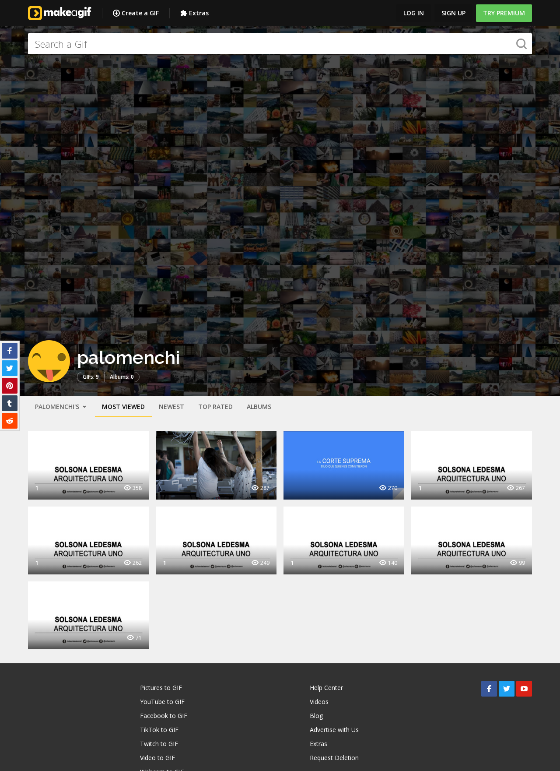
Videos (319, 701)
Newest (171, 406)
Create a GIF (140, 13)
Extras (199, 13)
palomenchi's (58, 406)
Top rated (215, 406)
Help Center (326, 687)
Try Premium (504, 13)
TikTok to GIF (159, 729)
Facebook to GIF (163, 715)
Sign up (453, 13)
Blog (316, 715)
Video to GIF (157, 757)
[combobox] (280, 43)
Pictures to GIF (161, 687)
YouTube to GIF (162, 701)
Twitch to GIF (159, 743)
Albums (259, 406)
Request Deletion (334, 757)
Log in (413, 13)
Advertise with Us (334, 729)
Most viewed (123, 406)
